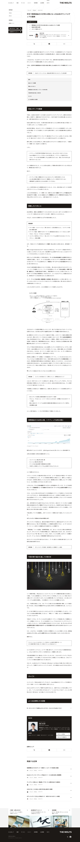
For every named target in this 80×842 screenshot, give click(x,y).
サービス (23, 832)
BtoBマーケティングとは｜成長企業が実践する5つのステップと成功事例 (51, 73)
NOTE (48, 832)
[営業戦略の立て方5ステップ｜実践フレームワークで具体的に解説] (49, 769)
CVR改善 (38, 735)
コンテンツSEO (50, 735)
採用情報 (36, 832)
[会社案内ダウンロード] (40, 817)
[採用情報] (61, 817)
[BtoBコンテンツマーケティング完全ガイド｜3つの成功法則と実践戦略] (49, 776)
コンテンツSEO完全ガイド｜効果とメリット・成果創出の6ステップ (49, 376)
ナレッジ (29, 10)
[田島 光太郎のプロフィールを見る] (51, 35)
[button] (49, 708)
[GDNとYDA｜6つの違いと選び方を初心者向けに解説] (49, 790)
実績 (17, 832)
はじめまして (11, 832)
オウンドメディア (44, 735)
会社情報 (42, 832)
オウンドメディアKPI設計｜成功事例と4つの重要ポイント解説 (48, 547)
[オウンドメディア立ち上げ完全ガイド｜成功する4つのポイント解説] (49, 797)
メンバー (29, 832)
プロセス (34, 10)
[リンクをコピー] (64, 43)
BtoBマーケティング (32, 735)
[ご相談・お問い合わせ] (18, 817)
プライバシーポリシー (12, 836)
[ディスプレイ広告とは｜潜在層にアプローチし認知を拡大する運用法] (49, 783)
